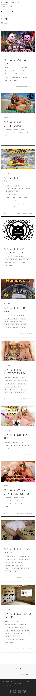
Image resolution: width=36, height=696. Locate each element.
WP (10, 685)
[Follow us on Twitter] (25, 691)
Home (3, 12)
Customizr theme (28, 685)
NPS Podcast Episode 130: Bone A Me (16, 549)
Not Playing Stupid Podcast (17, 681)
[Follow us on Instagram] (14, 691)
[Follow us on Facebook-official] (10, 691)
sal (6, 86)
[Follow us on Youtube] (20, 691)
